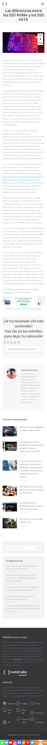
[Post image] (10, 431)
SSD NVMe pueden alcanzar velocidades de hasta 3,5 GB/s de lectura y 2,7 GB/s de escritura (23, 176)
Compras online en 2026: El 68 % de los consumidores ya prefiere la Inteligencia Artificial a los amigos (20, 578)
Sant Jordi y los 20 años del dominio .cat (31, 520)
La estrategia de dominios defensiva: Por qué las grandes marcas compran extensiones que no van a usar (23, 608)
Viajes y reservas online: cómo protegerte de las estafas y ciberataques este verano (22, 588)
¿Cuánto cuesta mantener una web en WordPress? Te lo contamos (20, 597)
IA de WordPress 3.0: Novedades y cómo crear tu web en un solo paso (31, 505)
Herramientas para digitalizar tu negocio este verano (32, 428)
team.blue (18, 659)
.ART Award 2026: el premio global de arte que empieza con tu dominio (31, 489)
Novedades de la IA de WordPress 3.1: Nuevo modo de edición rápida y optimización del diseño (31, 447)
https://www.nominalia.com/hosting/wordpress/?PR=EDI (23, 308)
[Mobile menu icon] (42, 4)
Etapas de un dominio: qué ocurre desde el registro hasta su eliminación (22, 567)
